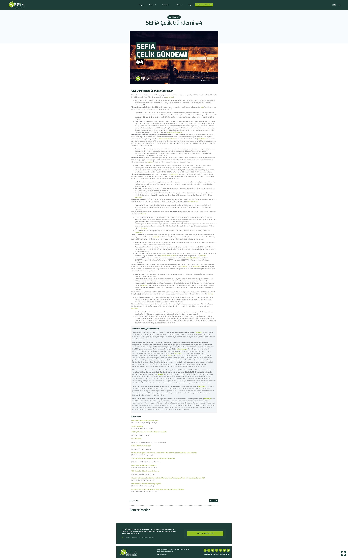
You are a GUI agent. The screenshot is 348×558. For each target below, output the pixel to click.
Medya (178, 5)
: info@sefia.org (162, 554)
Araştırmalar (165, 5)
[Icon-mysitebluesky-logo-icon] (224, 550)
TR (334, 5)
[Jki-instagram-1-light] (216, 550)
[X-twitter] (205, 550)
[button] (339, 4)
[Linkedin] (220, 550)
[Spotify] (228, 550)
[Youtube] (212, 550)
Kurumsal (151, 5)
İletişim (190, 5)
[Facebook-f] (208, 550)
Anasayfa (140, 5)
